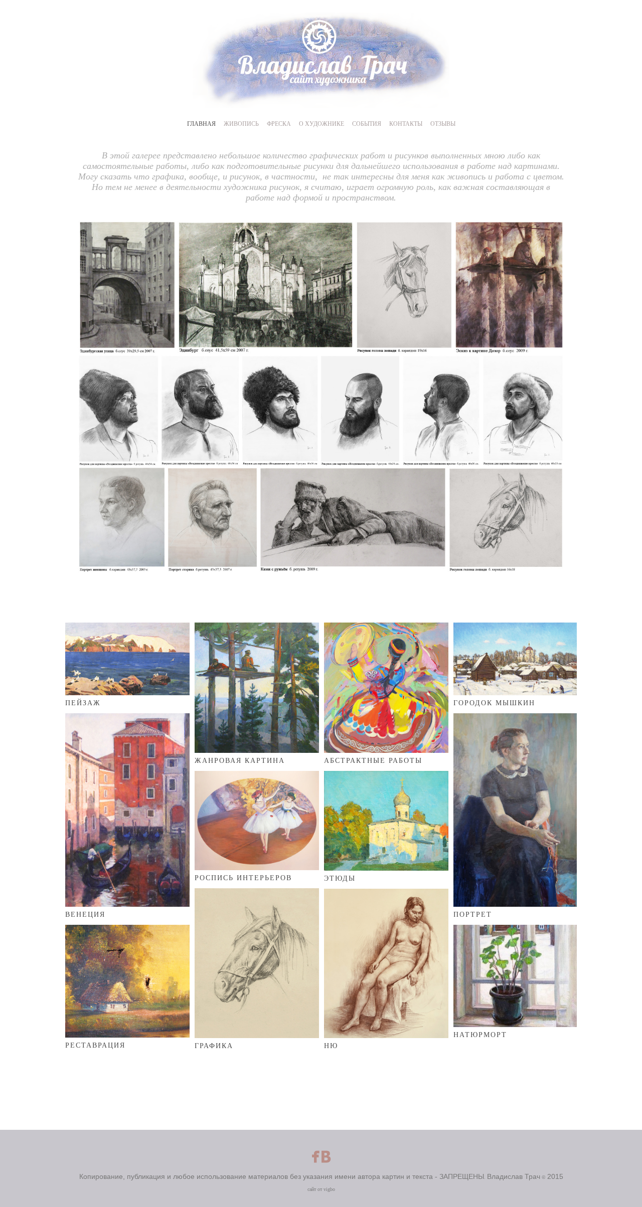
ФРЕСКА (279, 123)
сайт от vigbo (321, 1189)
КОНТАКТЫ (405, 123)
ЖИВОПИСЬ (241, 123)
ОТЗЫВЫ (442, 123)
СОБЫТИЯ (366, 123)
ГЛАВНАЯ (201, 123)
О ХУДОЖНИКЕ (321, 123)
